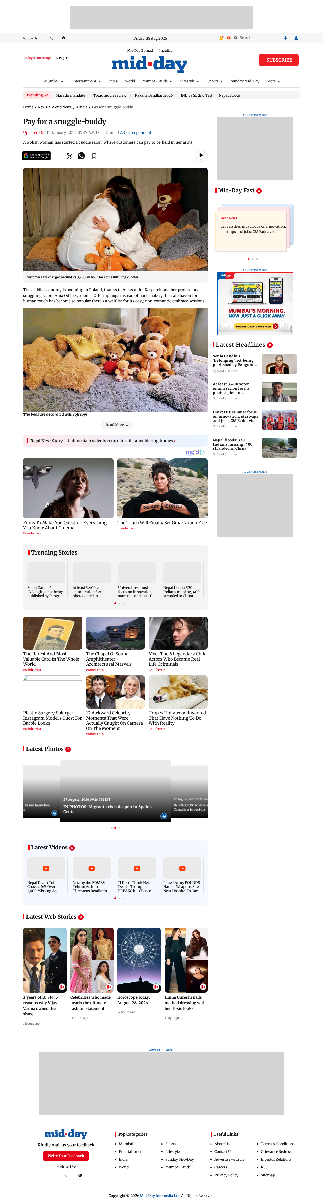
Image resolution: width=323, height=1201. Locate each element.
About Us (222, 1144)
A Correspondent (135, 132)
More (271, 81)
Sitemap (268, 1175)
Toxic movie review (109, 95)
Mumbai (51, 81)
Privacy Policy (226, 1175)
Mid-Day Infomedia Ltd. (160, 1195)
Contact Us (223, 1151)
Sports (212, 81)
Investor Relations (276, 1159)
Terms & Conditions (278, 1144)
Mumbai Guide (155, 81)
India (113, 81)
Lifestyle (187, 81)
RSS (264, 1167)
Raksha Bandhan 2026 (154, 95)
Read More (115, 425)
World (130, 81)
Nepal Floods (229, 95)
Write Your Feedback (66, 1156)
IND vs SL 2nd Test (196, 95)
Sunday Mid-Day (245, 81)
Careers (220, 1167)
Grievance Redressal (278, 1151)
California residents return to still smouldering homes (122, 440)
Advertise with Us (229, 1159)
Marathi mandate (70, 95)
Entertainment (83, 81)
